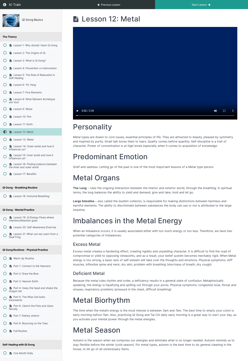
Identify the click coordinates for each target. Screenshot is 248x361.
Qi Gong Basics (32, 19)
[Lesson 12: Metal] (11, 20)
